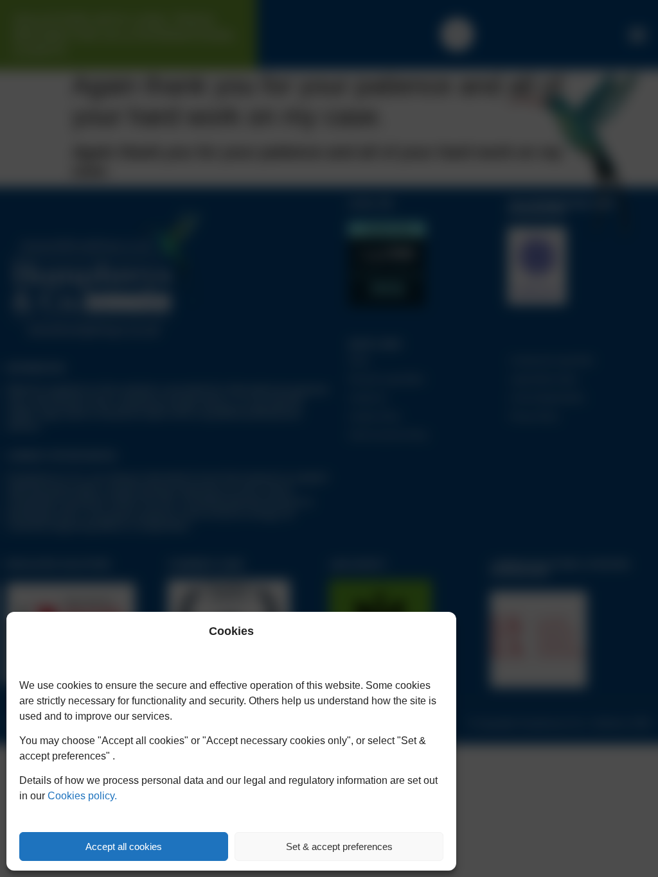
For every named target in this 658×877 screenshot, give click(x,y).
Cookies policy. (82, 795)
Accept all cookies (123, 846)
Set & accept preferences (339, 846)
